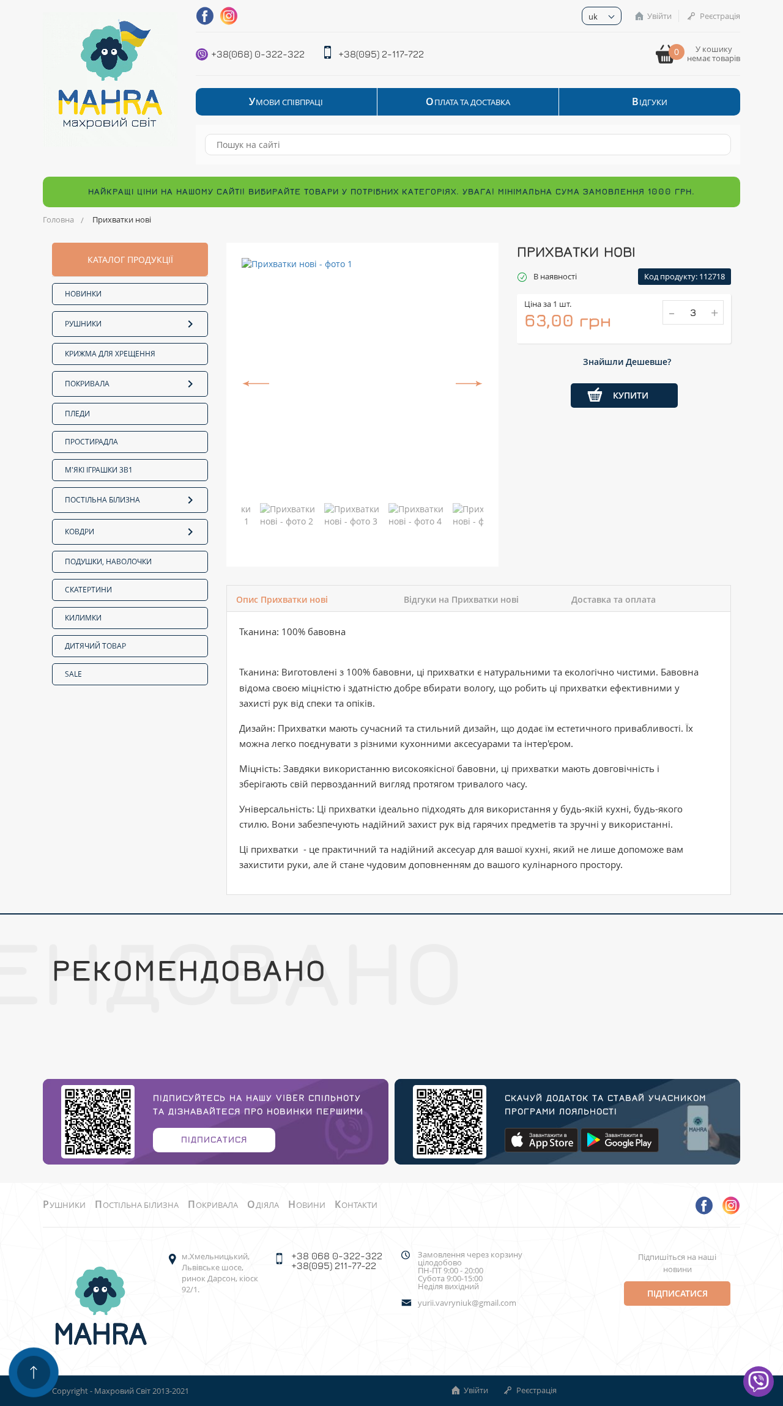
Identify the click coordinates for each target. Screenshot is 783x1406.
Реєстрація (720, 15)
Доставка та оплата (613, 599)
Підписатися (214, 1139)
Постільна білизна (102, 500)
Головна (58, 219)
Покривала (87, 383)
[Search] (715, 144)
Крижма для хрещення (110, 353)
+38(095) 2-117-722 (381, 53)
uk (593, 16)
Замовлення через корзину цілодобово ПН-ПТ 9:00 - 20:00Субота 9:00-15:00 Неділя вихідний (470, 1270)
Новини (306, 1205)
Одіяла (263, 1205)
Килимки (83, 618)
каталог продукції (130, 259)
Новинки (83, 294)
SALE (73, 674)
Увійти (659, 15)
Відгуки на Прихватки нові (461, 599)
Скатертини (88, 589)
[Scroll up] (33, 1372)
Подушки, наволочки (108, 561)
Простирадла (91, 441)
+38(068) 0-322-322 (258, 53)
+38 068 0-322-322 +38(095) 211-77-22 (336, 1260)
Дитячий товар (95, 646)
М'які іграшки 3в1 (99, 470)
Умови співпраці (286, 102)
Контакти (356, 1205)
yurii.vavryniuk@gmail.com (467, 1303)
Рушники (83, 323)
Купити (630, 395)
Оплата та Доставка (468, 102)
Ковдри (79, 531)
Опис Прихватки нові (282, 599)
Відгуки (649, 102)
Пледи (77, 413)
